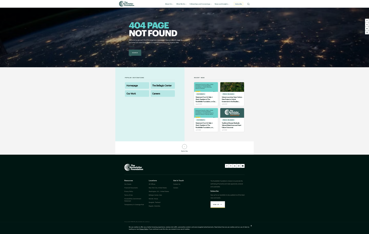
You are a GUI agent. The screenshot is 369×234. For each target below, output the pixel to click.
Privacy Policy (143, 229)
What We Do (180, 4)
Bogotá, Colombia (154, 206)
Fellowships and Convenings (200, 4)
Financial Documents (131, 188)
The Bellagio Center (162, 85)
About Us (168, 4)
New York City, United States (158, 188)
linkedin (367, 28)
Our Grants (127, 184)
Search (135, 52)
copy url (367, 32)
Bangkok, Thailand (154, 202)
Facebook (227, 166)
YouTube (243, 166)
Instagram (239, 166)
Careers (156, 93)
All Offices (152, 184)
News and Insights (221, 4)
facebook (367, 21)
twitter (367, 24)
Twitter (231, 166)
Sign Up (216, 204)
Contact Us (176, 184)
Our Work (131, 93)
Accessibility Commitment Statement (132, 200)
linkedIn (235, 166)
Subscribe (238, 4)
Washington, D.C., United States (159, 191)
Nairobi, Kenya (153, 198)
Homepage (132, 85)
